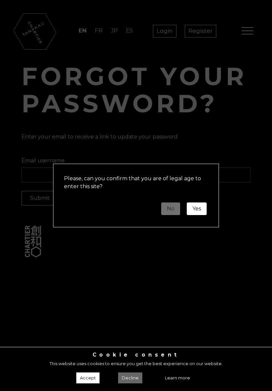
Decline (130, 377)
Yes (196, 208)
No (170, 208)
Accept (88, 377)
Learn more (177, 377)
